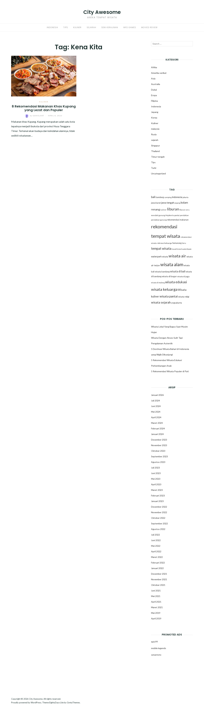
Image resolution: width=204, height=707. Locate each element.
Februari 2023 (158, 495)
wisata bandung (162, 271)
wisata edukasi (176, 282)
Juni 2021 (156, 590)
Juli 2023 (155, 467)
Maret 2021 (157, 607)
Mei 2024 (155, 411)
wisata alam (171, 264)
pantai (176, 215)
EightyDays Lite (56, 702)
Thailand (155, 151)
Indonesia (52, 27)
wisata (165, 256)
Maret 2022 (157, 557)
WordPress (36, 702)
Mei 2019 (155, 613)
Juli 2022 (155, 534)
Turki (153, 168)
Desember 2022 (159, 506)
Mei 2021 (155, 596)
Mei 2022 (155, 545)
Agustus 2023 (158, 462)
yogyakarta (176, 302)
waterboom (186, 249)
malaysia (155, 128)
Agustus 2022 (158, 529)
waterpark (156, 256)
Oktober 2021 (158, 585)
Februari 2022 (158, 562)
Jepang (154, 112)
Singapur (155, 145)
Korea (154, 117)
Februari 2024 (158, 428)
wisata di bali (177, 271)
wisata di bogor (169, 276)
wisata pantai (169, 296)
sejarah (154, 140)
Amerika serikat (159, 73)
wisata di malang (158, 282)
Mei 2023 (155, 478)
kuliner (163, 210)
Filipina (154, 100)
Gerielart (37, 116)
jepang (177, 203)
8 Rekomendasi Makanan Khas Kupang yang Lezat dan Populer (44, 108)
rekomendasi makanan (178, 219)
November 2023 (159, 445)
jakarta (185, 197)
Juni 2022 (156, 540)
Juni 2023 (156, 473)
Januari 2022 (157, 568)
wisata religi (183, 296)
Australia (155, 84)
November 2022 (159, 512)
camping (167, 197)
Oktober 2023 (158, 450)
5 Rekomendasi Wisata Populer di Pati (170, 371)
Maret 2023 (157, 490)
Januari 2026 (157, 395)
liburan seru (184, 210)
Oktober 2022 (158, 518)
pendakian (184, 215)
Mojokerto (169, 215)
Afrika (154, 67)
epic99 (154, 641)
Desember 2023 (159, 439)
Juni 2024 (156, 406)
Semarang (177, 243)
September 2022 (159, 523)
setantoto (156, 654)
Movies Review (149, 27)
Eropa (154, 95)
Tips (65, 27)
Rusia (154, 134)
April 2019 (156, 618)
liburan (173, 209)
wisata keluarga (164, 289)
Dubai (154, 89)
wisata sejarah (161, 302)
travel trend (177, 249)
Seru (184, 243)
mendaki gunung (158, 215)
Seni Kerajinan (109, 27)
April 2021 (156, 601)
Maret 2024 (157, 423)
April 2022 (156, 551)
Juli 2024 (155, 400)
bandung (160, 197)
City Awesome (102, 12)
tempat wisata (161, 248)
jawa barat (156, 202)
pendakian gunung (159, 220)
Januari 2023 (157, 501)
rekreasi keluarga (164, 243)
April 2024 (156, 417)
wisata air (177, 255)
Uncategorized (158, 173)
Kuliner (77, 27)
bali (153, 197)
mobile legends (158, 648)
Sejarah (91, 27)
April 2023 (156, 484)
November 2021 (159, 579)
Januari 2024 (157, 434)
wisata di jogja (183, 276)
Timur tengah (158, 156)
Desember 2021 (159, 573)
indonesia (177, 197)
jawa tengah (167, 202)
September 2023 (159, 456)
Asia (153, 78)
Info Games (129, 27)
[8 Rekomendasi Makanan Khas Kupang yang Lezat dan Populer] (43, 75)
